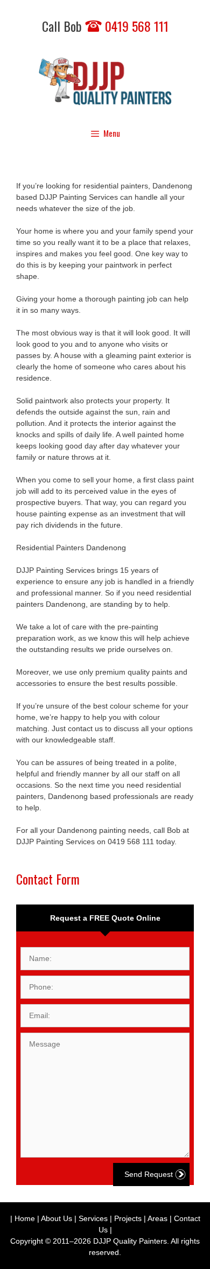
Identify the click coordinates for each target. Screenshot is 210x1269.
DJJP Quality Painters (130, 1241)
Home (25, 1218)
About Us (56, 1218)
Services (93, 1218)
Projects (128, 1218)
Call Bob (105, 26)
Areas (157, 1218)
